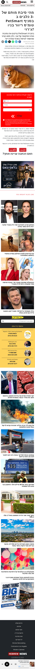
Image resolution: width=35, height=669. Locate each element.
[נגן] (7, 664)
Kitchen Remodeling (18, 643)
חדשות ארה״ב (19, 633)
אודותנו (19, 626)
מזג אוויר (22, 5)
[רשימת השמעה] (16, 664)
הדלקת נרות (30, 5)
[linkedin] (6, 41)
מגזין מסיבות (19, 636)
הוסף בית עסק (17, 326)
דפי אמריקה (18, 640)
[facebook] (19, 41)
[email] (2, 41)
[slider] (23, 667)
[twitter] (9, 41)
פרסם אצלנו (18, 623)
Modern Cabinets (18, 650)
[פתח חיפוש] (7, 2)
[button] (4, 101)
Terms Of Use (8, 124)
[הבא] (11, 664)
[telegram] (16, 41)
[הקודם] (2, 664)
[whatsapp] (13, 41)
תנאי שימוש (19, 630)
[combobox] (17, 321)
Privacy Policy (29, 123)
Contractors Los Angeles (19, 646)
